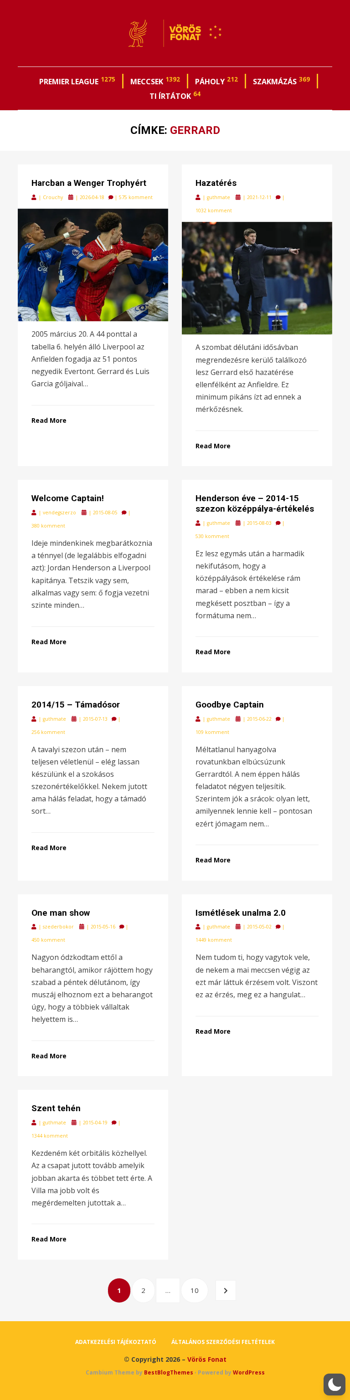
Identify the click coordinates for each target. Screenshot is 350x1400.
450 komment (48, 940)
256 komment (48, 732)
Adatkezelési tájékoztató (115, 1342)
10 (199, 1290)
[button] (334, 1384)
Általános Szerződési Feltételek (223, 1342)
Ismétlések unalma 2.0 (241, 913)
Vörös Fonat (206, 1359)
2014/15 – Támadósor (75, 704)
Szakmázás (281, 81)
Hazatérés (216, 183)
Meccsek (155, 81)
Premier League (77, 81)
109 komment (212, 732)
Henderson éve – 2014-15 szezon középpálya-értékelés (255, 503)
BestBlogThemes (168, 1372)
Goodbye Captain (230, 704)
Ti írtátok (175, 95)
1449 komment (214, 940)
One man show (60, 913)
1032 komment (214, 210)
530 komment (212, 536)
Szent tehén (56, 1108)
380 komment (48, 526)
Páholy (216, 81)
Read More (49, 420)
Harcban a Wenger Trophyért (88, 183)
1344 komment (49, 1136)
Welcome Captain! (67, 498)
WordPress (249, 1372)
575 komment (136, 197)
